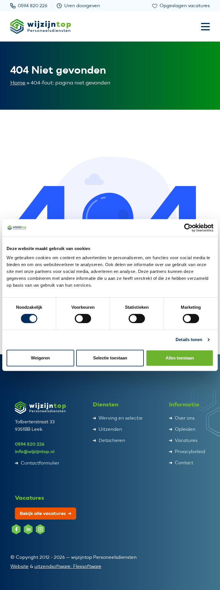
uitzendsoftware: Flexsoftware (67, 566)
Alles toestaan (180, 357)
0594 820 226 (29, 444)
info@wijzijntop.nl (34, 451)
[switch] (83, 318)
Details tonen (189, 339)
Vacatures (186, 440)
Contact (184, 462)
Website (19, 566)
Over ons (185, 418)
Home (17, 83)
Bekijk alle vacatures (43, 513)
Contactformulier (40, 463)
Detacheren (112, 440)
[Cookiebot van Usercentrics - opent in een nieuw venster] (188, 227)
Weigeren (40, 357)
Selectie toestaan (110, 357)
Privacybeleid (190, 451)
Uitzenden (110, 429)
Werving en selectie (121, 418)
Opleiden (185, 429)
